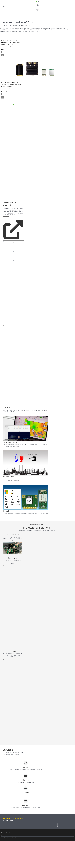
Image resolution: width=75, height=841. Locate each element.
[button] (35, 53)
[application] (8, 6)
